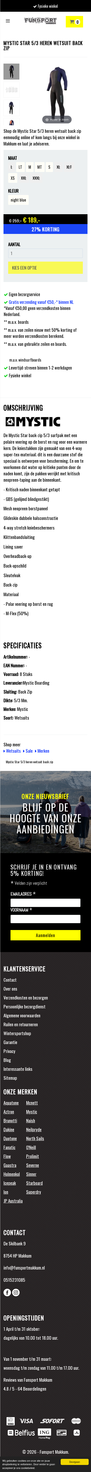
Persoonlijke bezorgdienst (25, 1006)
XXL (23, 178)
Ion (6, 1191)
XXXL (36, 178)
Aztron (9, 1111)
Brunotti (10, 1120)
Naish (30, 1120)
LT (20, 167)
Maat (12, 158)
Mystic (31, 1111)
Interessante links (18, 1068)
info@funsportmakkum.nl (24, 1267)
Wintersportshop (17, 1033)
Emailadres (23, 894)
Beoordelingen (34, 1388)
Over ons (10, 988)
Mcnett (32, 1102)
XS (13, 178)
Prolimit (32, 1156)
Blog (7, 1059)
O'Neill (31, 1147)
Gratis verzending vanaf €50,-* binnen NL (41, 302)
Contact (10, 979)
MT (39, 167)
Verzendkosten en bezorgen (26, 997)
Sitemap (10, 1077)
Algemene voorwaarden (22, 1015)
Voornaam (21, 910)
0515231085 (14, 1279)
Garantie (10, 1042)
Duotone (10, 1138)
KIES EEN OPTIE (24, 267)
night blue (18, 200)
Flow (7, 1156)
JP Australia (13, 1200)
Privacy (9, 1051)
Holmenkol (12, 1174)
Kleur (13, 190)
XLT (69, 167)
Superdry (33, 1191)
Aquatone (11, 1102)
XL (58, 167)
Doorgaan (74, 1462)
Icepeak (10, 1182)
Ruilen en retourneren (21, 1024)
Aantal (14, 244)
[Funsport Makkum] (40, 21)
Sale (29, 750)
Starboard (34, 1182)
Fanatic (9, 1147)
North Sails (35, 1138)
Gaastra (10, 1165)
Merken (43, 750)
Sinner (31, 1174)
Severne (32, 1165)
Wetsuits (13, 750)
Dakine (9, 1129)
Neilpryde (34, 1129)
